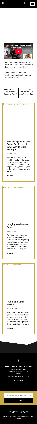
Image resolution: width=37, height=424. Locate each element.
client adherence (11, 73)
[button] (27, 4)
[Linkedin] (28, 386)
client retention (23, 73)
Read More (11, 176)
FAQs (21, 413)
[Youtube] (18, 386)
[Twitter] (23, 386)
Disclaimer (27, 413)
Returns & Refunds (13, 413)
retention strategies (12, 77)
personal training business (21, 75)
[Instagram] (13, 386)
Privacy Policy (24, 411)
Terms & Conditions (13, 411)
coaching (8, 75)
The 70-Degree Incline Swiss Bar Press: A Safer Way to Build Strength (18, 145)
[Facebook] (8, 386)
